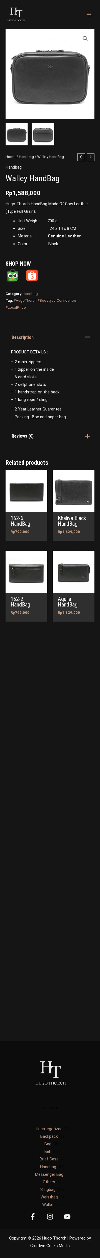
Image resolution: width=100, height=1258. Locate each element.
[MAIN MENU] (88, 14)
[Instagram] (50, 1216)
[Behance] (67, 1216)
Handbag (26, 157)
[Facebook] (32, 1216)
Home (11, 157)
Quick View (26, 507)
